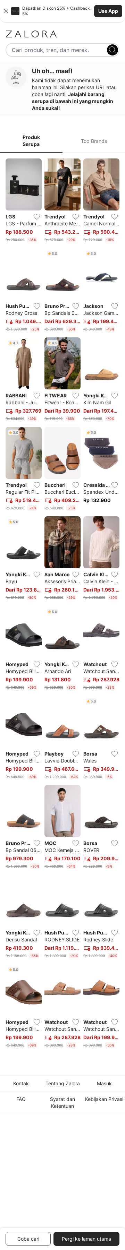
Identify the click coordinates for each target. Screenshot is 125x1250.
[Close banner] (6, 11)
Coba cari (28, 1239)
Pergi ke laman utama (86, 1239)
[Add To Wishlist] (37, 216)
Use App (108, 11)
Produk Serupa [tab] (31, 140)
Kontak (21, 1083)
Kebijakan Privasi (104, 1099)
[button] (62, 11)
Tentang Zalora (62, 1083)
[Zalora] (62, 34)
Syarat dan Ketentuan (62, 1102)
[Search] (112, 49)
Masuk (104, 1083)
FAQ (21, 1099)
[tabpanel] (62, 604)
